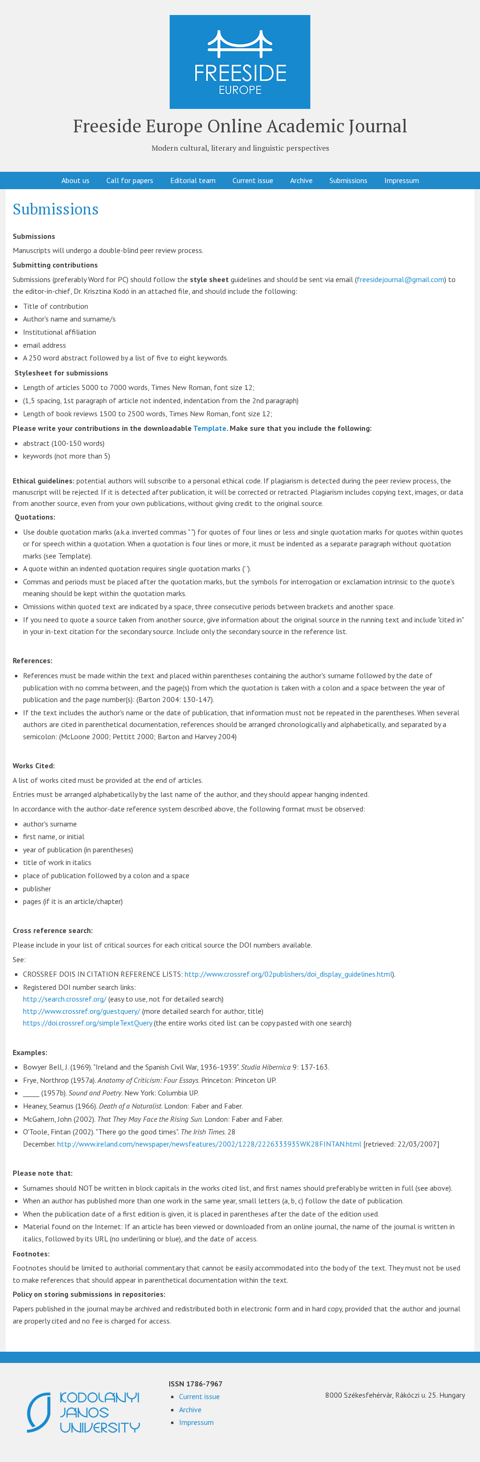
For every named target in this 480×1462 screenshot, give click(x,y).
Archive (301, 180)
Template (209, 428)
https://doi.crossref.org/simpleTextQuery (87, 1022)
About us (75, 180)
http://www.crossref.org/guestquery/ (81, 1011)
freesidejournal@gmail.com (400, 279)
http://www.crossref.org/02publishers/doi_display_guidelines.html (288, 974)
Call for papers (129, 180)
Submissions (349, 180)
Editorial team (193, 180)
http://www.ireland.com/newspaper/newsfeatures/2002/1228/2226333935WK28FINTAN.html (209, 1143)
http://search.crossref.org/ (64, 998)
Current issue (252, 180)
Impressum (401, 180)
